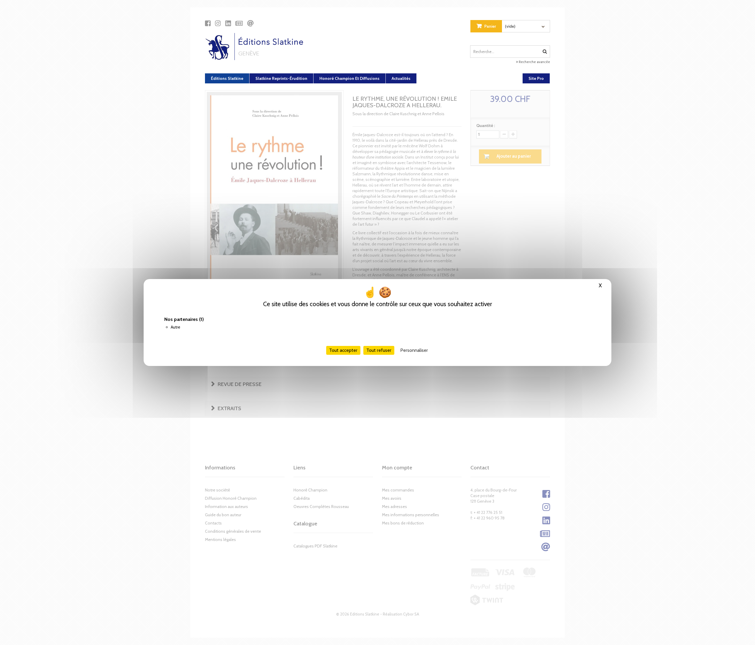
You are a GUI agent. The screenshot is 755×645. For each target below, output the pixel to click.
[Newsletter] (239, 23)
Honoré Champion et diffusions (349, 78)
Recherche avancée (534, 62)
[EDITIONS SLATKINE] (256, 46)
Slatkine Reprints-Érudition (281, 78)
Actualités (401, 78)
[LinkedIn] (228, 23)
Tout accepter (343, 350)
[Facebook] (208, 23)
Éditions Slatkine (227, 78)
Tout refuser (378, 350)
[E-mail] (250, 23)
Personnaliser (414, 350)
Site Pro (536, 78)
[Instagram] (218, 23)
